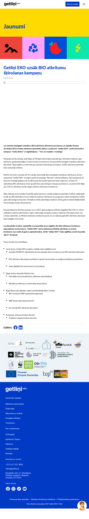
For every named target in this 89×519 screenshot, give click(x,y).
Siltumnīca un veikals (14, 413)
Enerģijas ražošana (13, 418)
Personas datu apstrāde (19, 499)
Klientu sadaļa (72, 4)
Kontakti (9, 453)
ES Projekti (10, 434)
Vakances (9, 444)
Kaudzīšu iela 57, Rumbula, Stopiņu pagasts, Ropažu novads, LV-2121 (18, 475)
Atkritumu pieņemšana (15, 404)
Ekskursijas (10, 408)
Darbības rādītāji (12, 449)
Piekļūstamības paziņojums (68, 499)
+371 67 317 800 (14, 464)
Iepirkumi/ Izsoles (13, 439)
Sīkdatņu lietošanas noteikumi (43, 499)
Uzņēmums (10, 423)
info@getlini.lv (12, 468)
